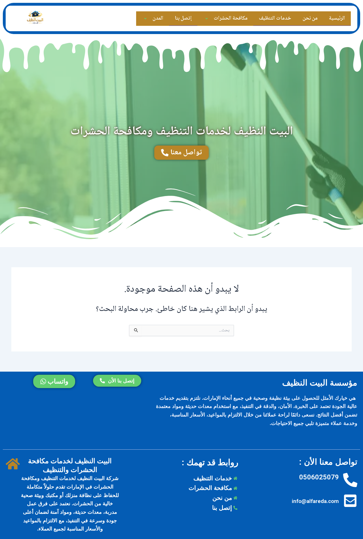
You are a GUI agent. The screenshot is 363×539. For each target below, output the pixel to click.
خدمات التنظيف (275, 18)
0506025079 (319, 477)
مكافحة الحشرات (231, 18)
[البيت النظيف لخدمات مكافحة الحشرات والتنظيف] (13, 464)
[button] (213, 18)
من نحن (310, 18)
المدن (158, 18)
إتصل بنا (183, 18)
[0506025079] (350, 480)
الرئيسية (337, 18)
